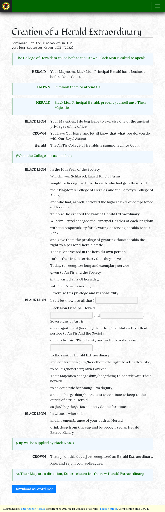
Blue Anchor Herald (33, 508)
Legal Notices (108, 508)
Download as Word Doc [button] (33, 489)
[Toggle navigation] (157, 6)
